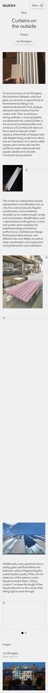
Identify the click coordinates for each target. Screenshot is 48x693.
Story (24, 13)
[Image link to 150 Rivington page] (24, 676)
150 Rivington (24, 41)
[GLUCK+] (9, 5)
